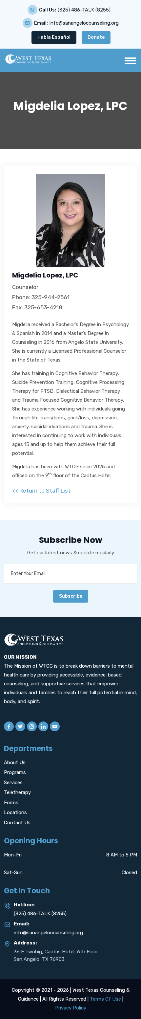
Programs (15, 772)
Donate (96, 37)
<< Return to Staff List (41, 490)
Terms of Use (105, 999)
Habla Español (53, 37)
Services (13, 783)
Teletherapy (17, 792)
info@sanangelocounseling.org (84, 23)
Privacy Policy (70, 1008)
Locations (15, 812)
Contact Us (17, 823)
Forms (11, 803)
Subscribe (70, 596)
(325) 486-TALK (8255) (84, 10)
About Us (15, 762)
